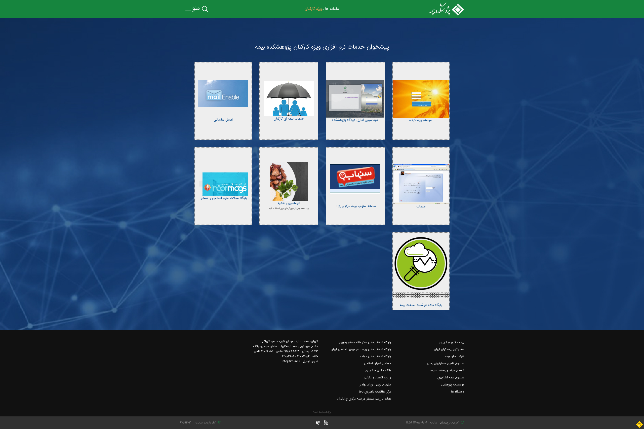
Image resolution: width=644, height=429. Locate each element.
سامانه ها (332, 9)
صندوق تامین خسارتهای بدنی (445, 363)
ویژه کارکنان (313, 9)
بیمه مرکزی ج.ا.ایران (451, 342)
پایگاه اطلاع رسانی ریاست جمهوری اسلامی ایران (361, 349)
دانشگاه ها (457, 391)
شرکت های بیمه (454, 356)
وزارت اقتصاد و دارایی (377, 377)
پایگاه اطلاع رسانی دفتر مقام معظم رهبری (365, 342)
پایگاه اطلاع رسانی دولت (375, 356)
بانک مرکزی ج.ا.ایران (378, 370)
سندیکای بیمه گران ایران (449, 349)
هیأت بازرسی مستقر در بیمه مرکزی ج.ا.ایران (364, 398)
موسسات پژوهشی (452, 384)
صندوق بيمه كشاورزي (450, 377)
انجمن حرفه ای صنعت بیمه (447, 370)
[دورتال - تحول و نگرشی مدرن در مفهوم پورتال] (639, 424)
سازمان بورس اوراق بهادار (375, 384)
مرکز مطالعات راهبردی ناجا (375, 391)
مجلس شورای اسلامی (377, 363)
